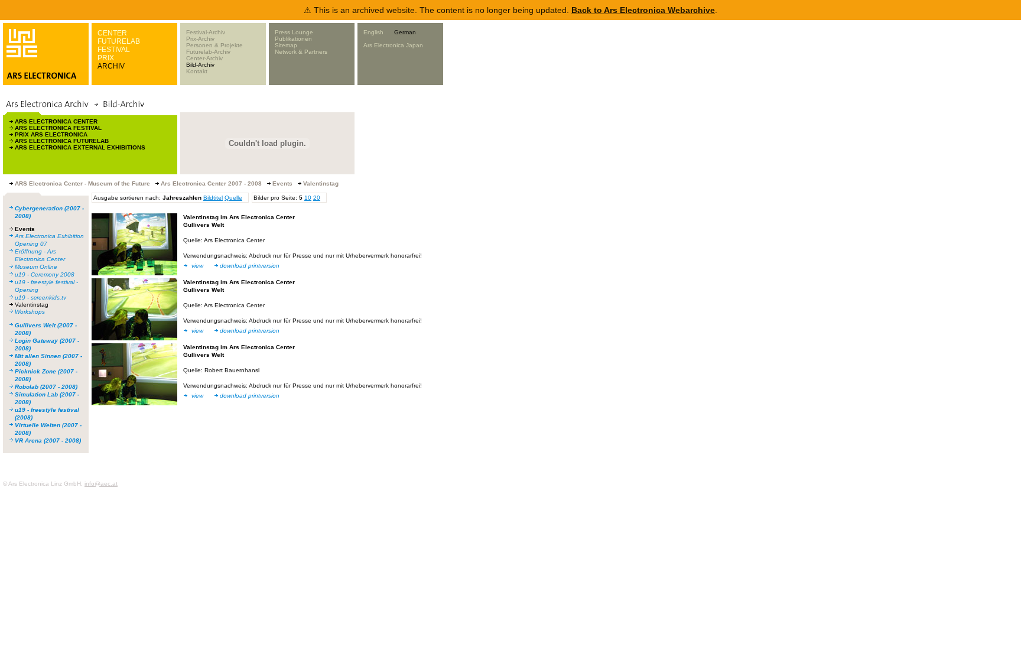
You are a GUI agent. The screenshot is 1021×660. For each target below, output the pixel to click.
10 (307, 197)
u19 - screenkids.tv (40, 297)
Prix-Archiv (200, 38)
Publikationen (293, 38)
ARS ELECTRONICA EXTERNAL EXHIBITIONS (80, 147)
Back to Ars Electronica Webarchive (643, 10)
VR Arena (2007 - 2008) (48, 440)
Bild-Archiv (200, 64)
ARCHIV (111, 66)
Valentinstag (31, 304)
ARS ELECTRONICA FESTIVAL (58, 128)
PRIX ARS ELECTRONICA (51, 134)
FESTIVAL (113, 49)
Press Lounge (294, 32)
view (197, 265)
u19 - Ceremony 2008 (44, 274)
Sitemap (286, 45)
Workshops (30, 311)
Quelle (233, 197)
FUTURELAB (118, 41)
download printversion (249, 265)
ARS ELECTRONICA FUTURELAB (62, 141)
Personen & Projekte (214, 45)
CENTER (112, 33)
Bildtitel (213, 197)
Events (25, 229)
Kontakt (196, 71)
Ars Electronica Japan (393, 45)
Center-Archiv (204, 58)
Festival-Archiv (205, 32)
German (405, 32)
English (373, 32)
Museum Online (36, 267)
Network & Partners (301, 51)
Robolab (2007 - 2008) (46, 386)
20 (316, 197)
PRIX (105, 58)
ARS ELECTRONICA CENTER (56, 121)
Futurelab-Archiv (208, 51)
